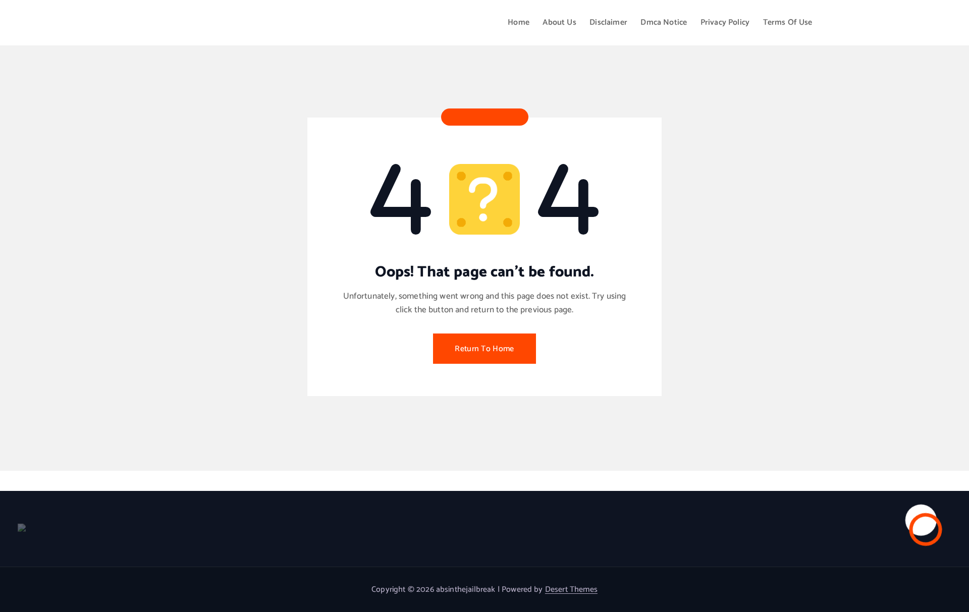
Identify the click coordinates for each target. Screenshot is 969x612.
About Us (559, 22)
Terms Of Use (788, 22)
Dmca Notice (663, 22)
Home (518, 22)
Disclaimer (608, 22)
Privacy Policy (725, 22)
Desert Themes (571, 589)
